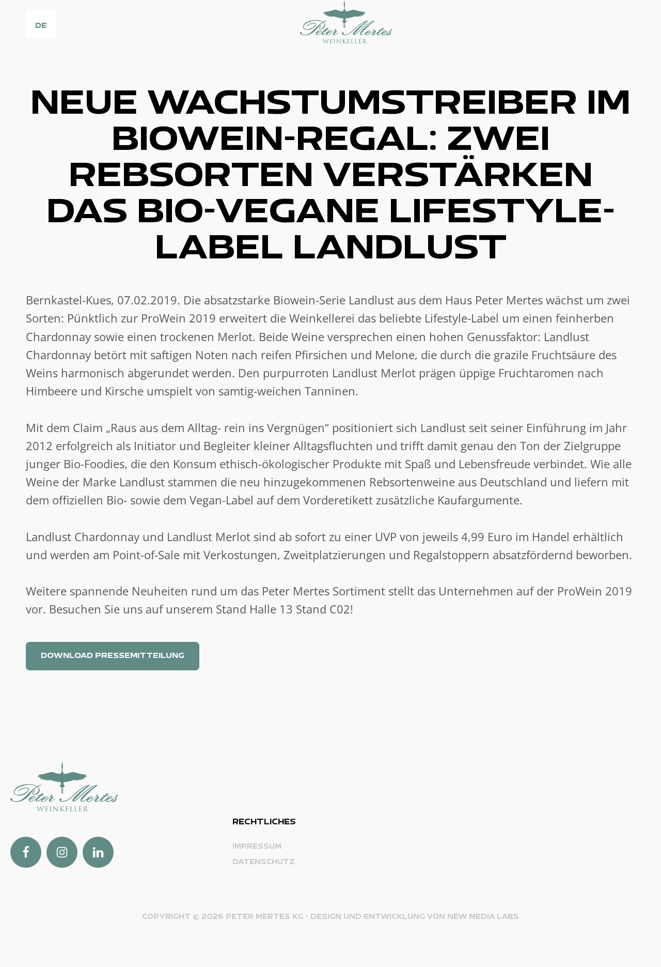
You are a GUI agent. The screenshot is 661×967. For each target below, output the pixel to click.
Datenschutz (263, 862)
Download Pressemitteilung (112, 656)
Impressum (256, 847)
